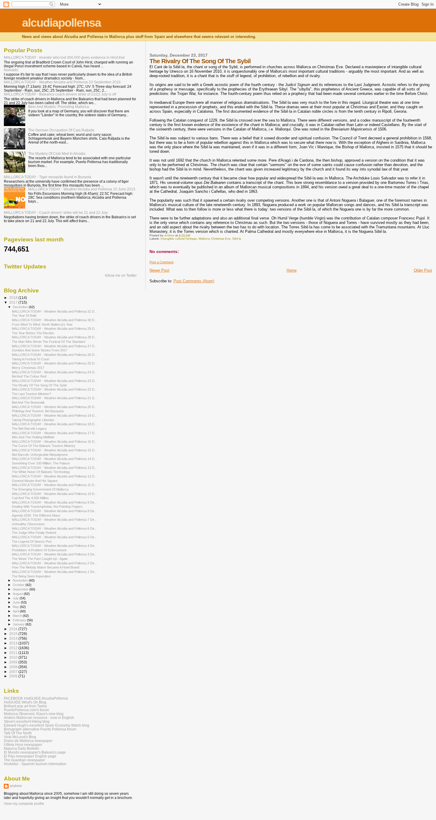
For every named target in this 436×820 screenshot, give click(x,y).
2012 (13, 648)
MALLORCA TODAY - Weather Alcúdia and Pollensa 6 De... (54, 528)
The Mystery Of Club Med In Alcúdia (56, 153)
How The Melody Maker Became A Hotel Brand (45, 567)
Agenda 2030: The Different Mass (36, 515)
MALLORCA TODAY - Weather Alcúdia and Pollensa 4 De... (54, 545)
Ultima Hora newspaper (23, 744)
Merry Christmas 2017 (28, 368)
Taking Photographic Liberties (33, 420)
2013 (13, 643)
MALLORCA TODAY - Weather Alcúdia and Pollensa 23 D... (54, 381)
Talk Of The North (18, 733)
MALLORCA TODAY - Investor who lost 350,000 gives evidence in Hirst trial (64, 57)
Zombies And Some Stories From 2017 (39, 350)
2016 (13, 629)
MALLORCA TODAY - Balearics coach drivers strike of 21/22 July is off (60, 94)
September (21, 589)
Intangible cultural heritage (178, 238)
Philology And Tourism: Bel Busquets (38, 411)
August (18, 594)
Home (292, 270)
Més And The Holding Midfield (33, 437)
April (16, 611)
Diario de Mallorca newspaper (28, 741)
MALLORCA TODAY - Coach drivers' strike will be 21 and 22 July (56, 212)
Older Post (423, 270)
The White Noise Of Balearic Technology (41, 472)
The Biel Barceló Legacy (29, 428)
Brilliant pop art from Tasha (25, 706)
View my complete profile (24, 804)
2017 (13, 302)
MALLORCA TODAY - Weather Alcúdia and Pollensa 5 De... (54, 537)
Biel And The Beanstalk (28, 402)
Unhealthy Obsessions (28, 524)
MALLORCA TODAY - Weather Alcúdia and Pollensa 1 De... (54, 572)
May (16, 607)
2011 (13, 653)
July (16, 598)
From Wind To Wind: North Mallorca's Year (42, 324)
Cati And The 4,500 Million (30, 498)
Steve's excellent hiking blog (27, 721)
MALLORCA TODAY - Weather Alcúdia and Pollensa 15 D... (54, 450)
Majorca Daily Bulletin (21, 748)
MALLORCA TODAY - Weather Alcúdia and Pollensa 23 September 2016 (62, 82)
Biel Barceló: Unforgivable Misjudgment (40, 454)
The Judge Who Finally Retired (34, 532)
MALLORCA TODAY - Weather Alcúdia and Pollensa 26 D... (54, 354)
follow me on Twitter (121, 275)
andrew (16, 786)
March (18, 615)
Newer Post (159, 270)
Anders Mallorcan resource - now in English (39, 717)
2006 (13, 676)
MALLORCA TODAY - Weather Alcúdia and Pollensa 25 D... (54, 363)
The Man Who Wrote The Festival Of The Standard (48, 341)
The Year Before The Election (33, 333)
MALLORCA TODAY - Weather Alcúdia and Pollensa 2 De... (54, 563)
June (17, 602)
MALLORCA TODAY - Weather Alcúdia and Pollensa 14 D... (54, 459)
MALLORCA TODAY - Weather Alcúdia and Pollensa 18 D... (54, 424)
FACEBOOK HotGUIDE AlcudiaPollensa (36, 698)
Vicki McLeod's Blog (20, 737)
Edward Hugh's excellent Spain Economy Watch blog (46, 725)
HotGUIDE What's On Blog (25, 702)
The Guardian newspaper (24, 760)
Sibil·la (236, 238)
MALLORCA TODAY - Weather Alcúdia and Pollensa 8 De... (54, 511)
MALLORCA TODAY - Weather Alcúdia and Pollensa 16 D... (54, 441)
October (19, 585)
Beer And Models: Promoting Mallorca (58, 107)
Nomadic (11, 70)
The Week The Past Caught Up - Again (40, 559)
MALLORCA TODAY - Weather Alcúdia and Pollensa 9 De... (54, 502)
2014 (13, 638)
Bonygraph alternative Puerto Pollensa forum (40, 729)
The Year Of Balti (24, 315)
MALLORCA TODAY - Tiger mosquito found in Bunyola (47, 177)
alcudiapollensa (61, 22)
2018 (13, 298)
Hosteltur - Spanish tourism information (35, 764)
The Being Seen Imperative (31, 576)
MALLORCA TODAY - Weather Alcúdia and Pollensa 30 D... (54, 320)
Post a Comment (161, 262)
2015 (13, 634)
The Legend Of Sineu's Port (32, 541)
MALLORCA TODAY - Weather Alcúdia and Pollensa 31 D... (54, 311)
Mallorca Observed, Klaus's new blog (33, 714)
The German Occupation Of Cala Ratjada (61, 130)
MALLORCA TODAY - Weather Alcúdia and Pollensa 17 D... (54, 433)
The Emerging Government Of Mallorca (40, 489)
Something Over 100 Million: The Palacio (41, 463)
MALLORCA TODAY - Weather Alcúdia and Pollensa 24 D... (54, 372)
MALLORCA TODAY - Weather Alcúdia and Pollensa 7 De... (54, 519)
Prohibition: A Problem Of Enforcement (39, 550)
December (21, 307)
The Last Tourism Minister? (31, 394)
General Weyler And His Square (35, 481)
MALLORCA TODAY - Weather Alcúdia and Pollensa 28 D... (54, 337)
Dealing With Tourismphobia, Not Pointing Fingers (47, 506)
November (21, 580)
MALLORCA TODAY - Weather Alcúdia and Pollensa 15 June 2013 (81, 189)
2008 (13, 667)
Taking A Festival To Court (30, 359)
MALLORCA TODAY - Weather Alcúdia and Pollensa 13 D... (54, 467)
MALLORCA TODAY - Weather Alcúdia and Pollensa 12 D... (54, 476)
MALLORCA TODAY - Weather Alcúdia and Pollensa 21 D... (54, 398)
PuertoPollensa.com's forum (26, 710)
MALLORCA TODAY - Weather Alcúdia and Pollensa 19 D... (54, 415)
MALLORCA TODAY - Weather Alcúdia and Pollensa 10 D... (54, 494)
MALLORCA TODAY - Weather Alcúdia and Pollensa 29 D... (54, 328)
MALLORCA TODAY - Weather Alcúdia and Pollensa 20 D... (54, 407)
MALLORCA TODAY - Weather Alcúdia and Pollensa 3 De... (54, 554)
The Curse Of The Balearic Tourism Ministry (43, 446)
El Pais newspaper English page (30, 756)
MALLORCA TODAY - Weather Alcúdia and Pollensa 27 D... (54, 346)
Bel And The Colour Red (29, 376)
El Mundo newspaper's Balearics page (35, 752)
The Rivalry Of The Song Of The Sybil (39, 385)
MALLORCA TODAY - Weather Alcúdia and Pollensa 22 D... (54, 389)
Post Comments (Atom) (194, 281)
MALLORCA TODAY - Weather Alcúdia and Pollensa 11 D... (54, 485)
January (19, 624)
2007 (13, 671)
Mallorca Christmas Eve (214, 238)
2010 (13, 657)
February (20, 620)
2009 (13, 662)
